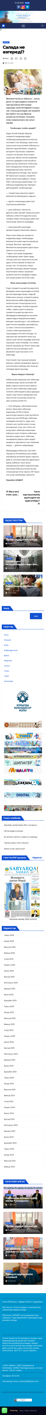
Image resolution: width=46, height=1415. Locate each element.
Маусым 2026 (10, 947)
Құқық (6, 655)
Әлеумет (6, 42)
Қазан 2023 (9, 1137)
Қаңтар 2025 (9, 1048)
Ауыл (6, 635)
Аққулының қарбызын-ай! (21, 587)
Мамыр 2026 (9, 953)
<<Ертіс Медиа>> (9, 1365)
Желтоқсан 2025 (11, 983)
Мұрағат (37, 857)
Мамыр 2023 (9, 1167)
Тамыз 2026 (9, 935)
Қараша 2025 (9, 989)
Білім (6, 645)
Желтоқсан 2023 (11, 1125)
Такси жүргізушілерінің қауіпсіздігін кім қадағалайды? (31, 496)
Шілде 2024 (9, 1084)
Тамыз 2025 (9, 1006)
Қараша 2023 (9, 1131)
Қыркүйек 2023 (10, 1143)
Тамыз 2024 (9, 1078)
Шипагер (9, 1271)
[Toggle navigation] (23, 26)
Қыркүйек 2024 (10, 1072)
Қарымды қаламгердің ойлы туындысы (20, 825)
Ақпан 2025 (9, 1042)
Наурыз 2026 (9, 965)
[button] (42, 26)
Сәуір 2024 (8, 1101)
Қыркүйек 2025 (10, 1000)
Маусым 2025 (10, 1018)
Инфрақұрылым (10, 650)
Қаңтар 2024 (9, 1119)
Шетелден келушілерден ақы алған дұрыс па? (23, 564)
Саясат (7, 666)
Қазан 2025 (9, 995)
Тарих (6, 676)
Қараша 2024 (9, 1060)
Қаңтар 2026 (9, 977)
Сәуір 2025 (8, 1030)
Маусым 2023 (10, 1161)
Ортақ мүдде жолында (21, 539)
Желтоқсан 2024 (11, 1054)
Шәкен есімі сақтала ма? (14, 849)
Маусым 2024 (10, 1090)
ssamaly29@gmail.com (28, 1381)
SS (35, 1411)
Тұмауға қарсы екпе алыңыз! (16, 843)
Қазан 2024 (9, 1066)
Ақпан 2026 (9, 971)
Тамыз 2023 (9, 1149)
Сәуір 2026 (8, 959)
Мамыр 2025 (9, 1024)
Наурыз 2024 (9, 1107)
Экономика (8, 681)
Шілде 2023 (9, 1155)
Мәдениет (8, 661)
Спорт (6, 671)
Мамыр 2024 (9, 1095)
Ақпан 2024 (9, 1113)
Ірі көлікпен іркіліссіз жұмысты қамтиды (21, 837)
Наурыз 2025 (9, 1036)
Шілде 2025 (9, 1012)
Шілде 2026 (9, 941)
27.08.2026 (12, 1205)
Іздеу (6, 608)
